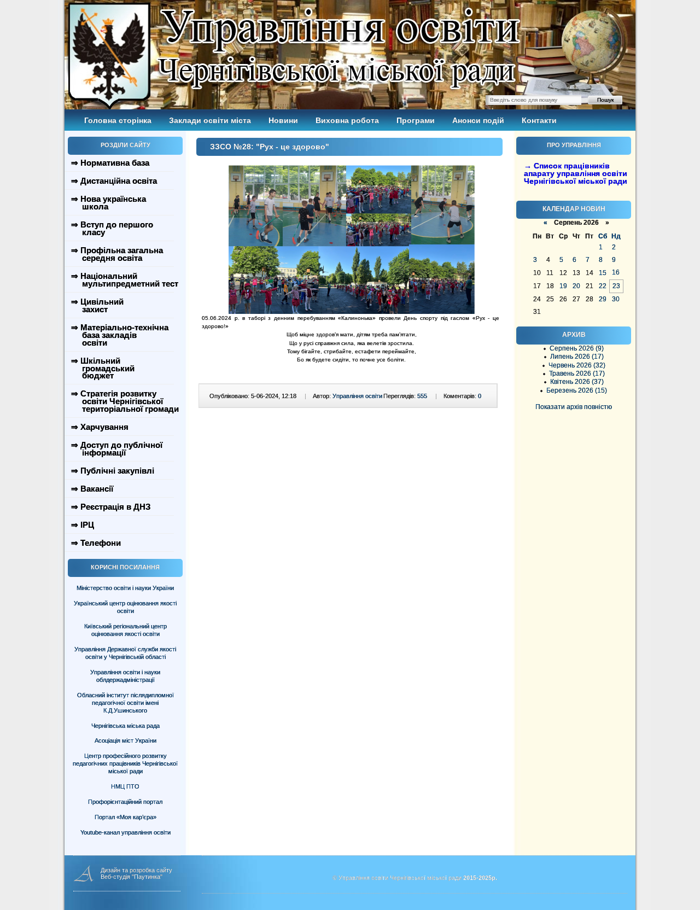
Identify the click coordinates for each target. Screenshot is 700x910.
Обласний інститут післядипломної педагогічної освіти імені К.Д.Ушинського (125, 703)
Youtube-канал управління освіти (125, 832)
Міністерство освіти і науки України (125, 588)
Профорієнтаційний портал (125, 801)
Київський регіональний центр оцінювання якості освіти (125, 630)
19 (563, 286)
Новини (283, 120)
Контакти (539, 120)
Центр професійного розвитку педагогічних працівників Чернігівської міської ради (125, 763)
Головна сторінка (117, 120)
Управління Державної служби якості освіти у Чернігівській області (125, 653)
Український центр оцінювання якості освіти (125, 607)
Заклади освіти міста (210, 120)
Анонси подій (478, 120)
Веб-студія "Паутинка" (131, 876)
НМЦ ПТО (125, 786)
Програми (415, 120)
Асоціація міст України (125, 740)
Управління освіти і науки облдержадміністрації (125, 676)
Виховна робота (347, 120)
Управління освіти (357, 396)
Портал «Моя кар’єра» (125, 817)
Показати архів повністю (573, 407)
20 (576, 286)
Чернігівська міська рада (125, 725)
